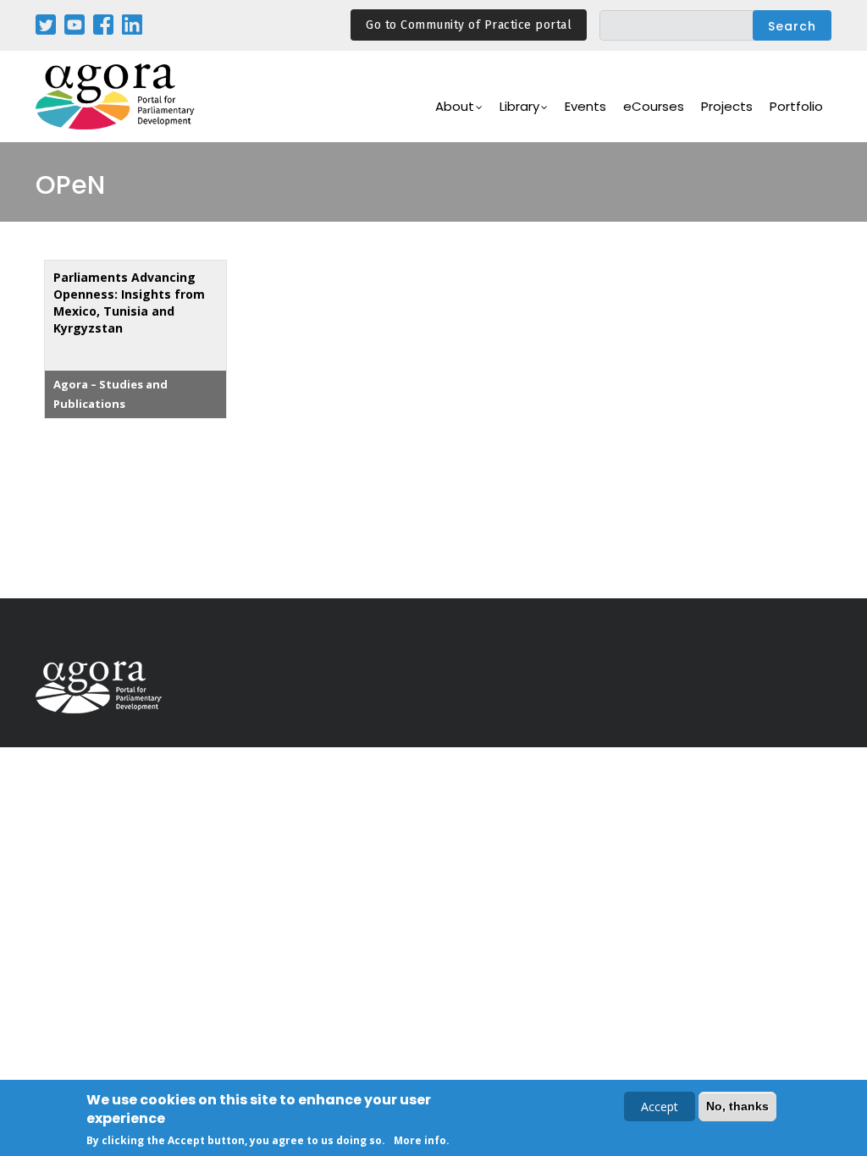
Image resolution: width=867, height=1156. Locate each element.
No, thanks (737, 1106)
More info (420, 1140)
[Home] (116, 97)
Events (585, 106)
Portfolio (796, 106)
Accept (659, 1106)
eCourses (653, 106)
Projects (727, 106)
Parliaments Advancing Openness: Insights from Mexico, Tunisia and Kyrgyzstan (129, 302)
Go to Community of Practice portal (469, 25)
